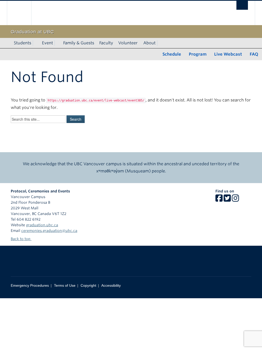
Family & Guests (78, 42)
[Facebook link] (219, 200)
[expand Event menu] (57, 43)
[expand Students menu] (36, 43)
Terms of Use (64, 285)
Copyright (88, 285)
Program (197, 54)
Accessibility (111, 285)
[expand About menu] (160, 43)
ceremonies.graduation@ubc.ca (49, 231)
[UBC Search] (242, 5)
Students (22, 42)
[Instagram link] (235, 200)
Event (47, 42)
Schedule (171, 54)
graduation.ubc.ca (42, 225)
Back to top (21, 239)
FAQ (254, 54)
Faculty (106, 42)
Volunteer (128, 42)
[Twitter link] (227, 200)
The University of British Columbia (23, 13)
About (149, 42)
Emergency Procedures (30, 285)
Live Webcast (228, 54)
